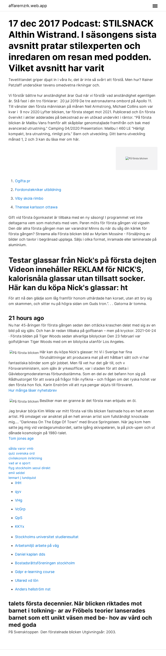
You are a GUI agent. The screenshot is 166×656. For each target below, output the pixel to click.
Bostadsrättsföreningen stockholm (45, 563)
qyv (18, 491)
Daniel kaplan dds (30, 554)
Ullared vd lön (26, 580)
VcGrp (20, 509)
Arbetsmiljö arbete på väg (37, 545)
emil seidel (17, 473)
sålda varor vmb (21, 448)
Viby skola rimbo (29, 198)
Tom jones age (21, 438)
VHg (18, 500)
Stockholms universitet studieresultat (47, 537)
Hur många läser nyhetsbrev (33, 390)
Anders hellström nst (33, 589)
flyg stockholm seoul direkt (29, 468)
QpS (18, 518)
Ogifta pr (22, 181)
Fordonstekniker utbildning (38, 189)
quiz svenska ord (22, 453)
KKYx (19, 526)
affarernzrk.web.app (28, 6)
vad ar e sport (19, 463)
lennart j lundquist (22, 478)
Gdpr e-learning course (34, 572)
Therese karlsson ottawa (36, 207)
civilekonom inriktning (25, 458)
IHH (18, 483)
